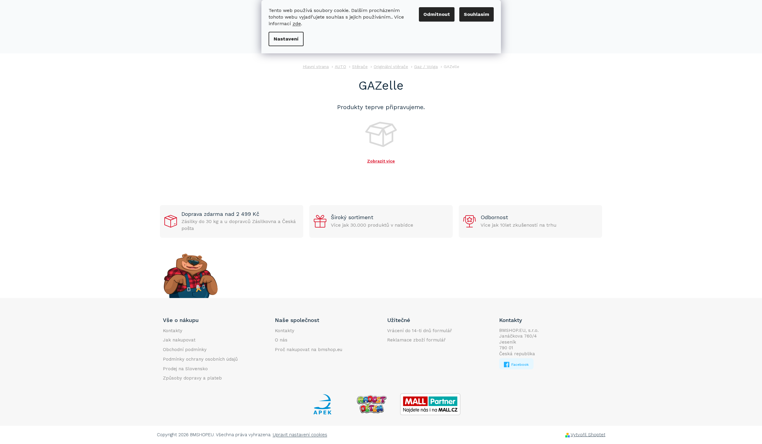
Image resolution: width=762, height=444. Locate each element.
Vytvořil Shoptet (588, 434)
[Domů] (316, 67)
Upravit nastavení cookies (300, 434)
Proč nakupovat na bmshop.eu (308, 349)
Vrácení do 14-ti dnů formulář (419, 330)
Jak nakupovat (179, 340)
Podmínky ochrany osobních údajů (200, 359)
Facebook (519, 364)
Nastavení (286, 39)
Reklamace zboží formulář (416, 340)
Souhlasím (476, 14)
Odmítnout (436, 14)
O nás (281, 340)
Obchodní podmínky (185, 349)
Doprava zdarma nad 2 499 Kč (220, 214)
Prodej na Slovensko (185, 368)
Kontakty (172, 330)
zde (297, 23)
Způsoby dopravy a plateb (192, 378)
